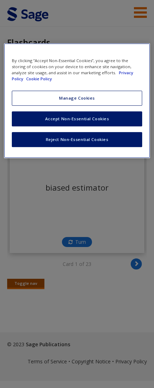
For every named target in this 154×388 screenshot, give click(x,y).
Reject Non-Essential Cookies (77, 139)
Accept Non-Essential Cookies (77, 118)
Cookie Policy (39, 78)
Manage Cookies (77, 98)
